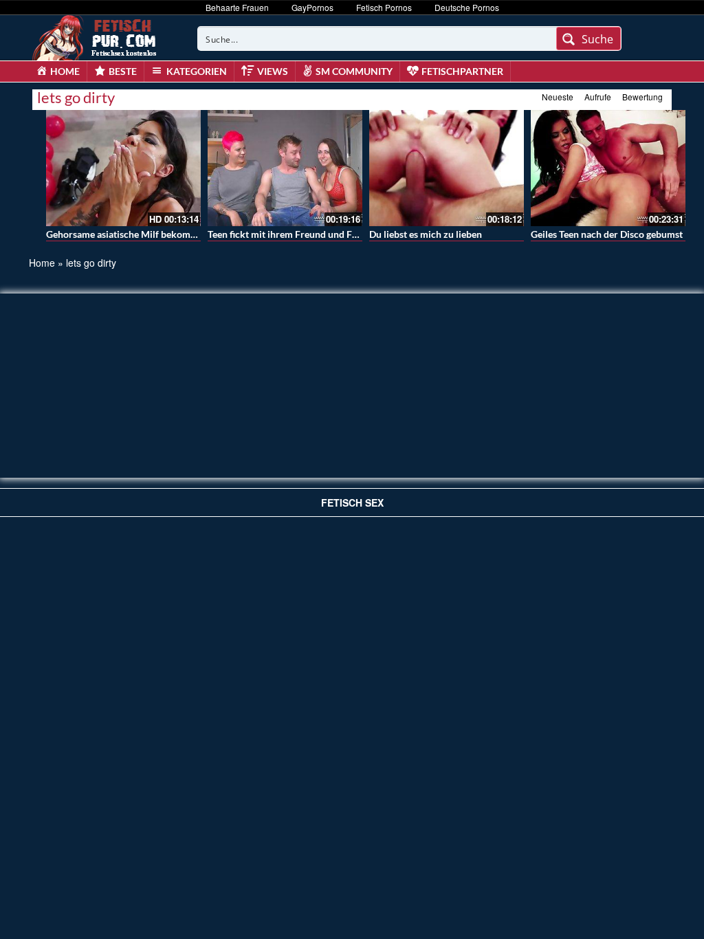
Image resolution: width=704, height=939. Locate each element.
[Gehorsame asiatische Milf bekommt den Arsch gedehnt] (123, 168)
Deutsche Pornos (466, 7)
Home (42, 262)
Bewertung (642, 96)
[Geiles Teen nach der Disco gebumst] (608, 168)
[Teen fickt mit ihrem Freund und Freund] (285, 168)
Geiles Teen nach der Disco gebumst (607, 234)
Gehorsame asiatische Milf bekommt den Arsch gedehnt (165, 234)
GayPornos (312, 7)
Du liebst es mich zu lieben (425, 234)
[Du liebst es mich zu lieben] (446, 168)
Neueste (557, 96)
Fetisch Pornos (384, 7)
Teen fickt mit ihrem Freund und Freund (292, 234)
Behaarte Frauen (237, 7)
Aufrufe (597, 96)
